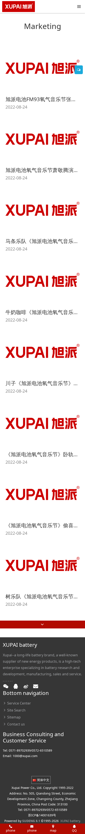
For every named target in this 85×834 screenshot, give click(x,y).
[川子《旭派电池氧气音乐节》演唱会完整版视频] (42, 351)
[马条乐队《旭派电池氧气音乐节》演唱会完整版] (42, 209)
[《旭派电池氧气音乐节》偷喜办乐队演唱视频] (42, 493)
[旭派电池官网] (18, 6)
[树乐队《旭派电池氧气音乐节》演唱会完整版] (42, 564)
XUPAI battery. (70, 821)
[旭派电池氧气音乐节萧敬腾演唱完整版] (42, 138)
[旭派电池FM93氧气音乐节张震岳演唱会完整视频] (42, 67)
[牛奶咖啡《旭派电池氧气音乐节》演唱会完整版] (42, 280)
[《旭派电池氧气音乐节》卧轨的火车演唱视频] (42, 422)
